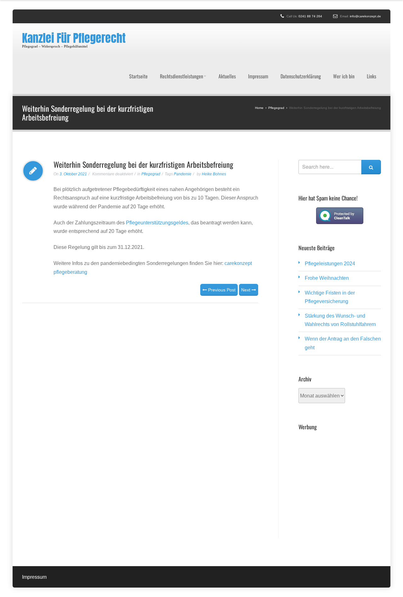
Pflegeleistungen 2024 (330, 234)
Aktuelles (227, 61)
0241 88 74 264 (310, 16)
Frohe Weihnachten (327, 248)
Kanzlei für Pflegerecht (74, 38)
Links (371, 61)
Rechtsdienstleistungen (181, 61)
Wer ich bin (344, 61)
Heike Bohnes (214, 144)
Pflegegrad (150, 144)
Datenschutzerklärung (301, 61)
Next (246, 260)
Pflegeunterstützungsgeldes (157, 193)
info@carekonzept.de (365, 16)
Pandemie (182, 144)
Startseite (138, 61)
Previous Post (221, 260)
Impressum (258, 61)
